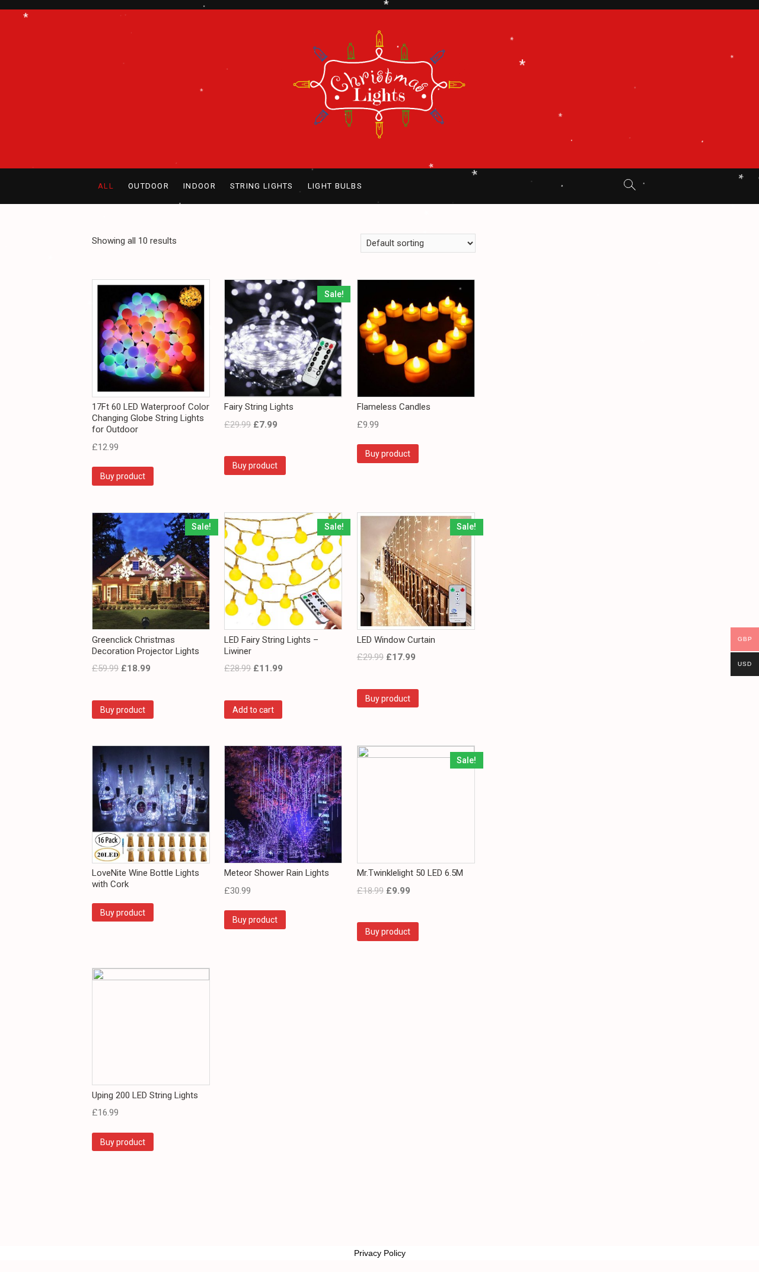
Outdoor (148, 185)
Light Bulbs (335, 185)
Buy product (122, 476)
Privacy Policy (380, 1253)
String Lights (262, 185)
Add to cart (253, 710)
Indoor (199, 185)
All (106, 185)
